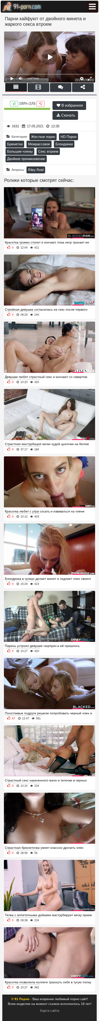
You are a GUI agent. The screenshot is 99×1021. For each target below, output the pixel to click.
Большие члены (20, 151)
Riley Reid (36, 170)
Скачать (67, 115)
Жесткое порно (43, 137)
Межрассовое (39, 144)
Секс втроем (48, 151)
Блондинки (64, 144)
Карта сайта (49, 1010)
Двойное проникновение (26, 159)
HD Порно (68, 137)
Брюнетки (15, 144)
